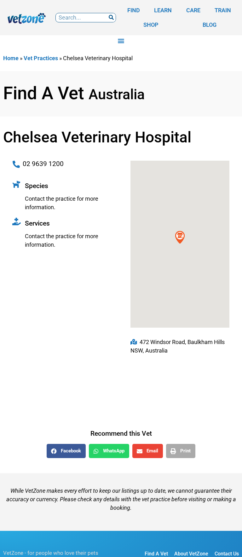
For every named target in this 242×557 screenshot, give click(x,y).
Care (193, 10)
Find (133, 10)
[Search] (111, 17)
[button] (121, 40)
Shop (150, 24)
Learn (163, 10)
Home (11, 58)
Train (223, 10)
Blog (209, 24)
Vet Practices (41, 58)
